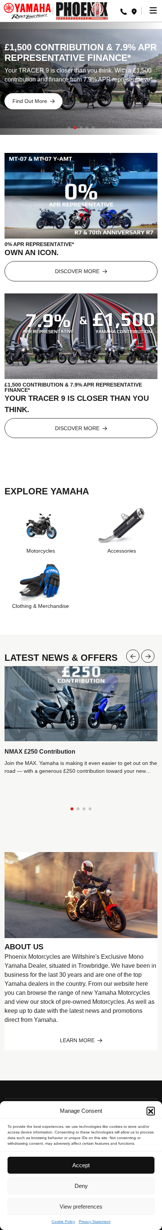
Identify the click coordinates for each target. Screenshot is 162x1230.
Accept (81, 1165)
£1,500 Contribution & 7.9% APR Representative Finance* (81, 52)
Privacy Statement (94, 1221)
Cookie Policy (63, 1221)
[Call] (123, 11)
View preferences (81, 1206)
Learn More (78, 1040)
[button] (150, 1111)
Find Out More (30, 101)
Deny (81, 1186)
